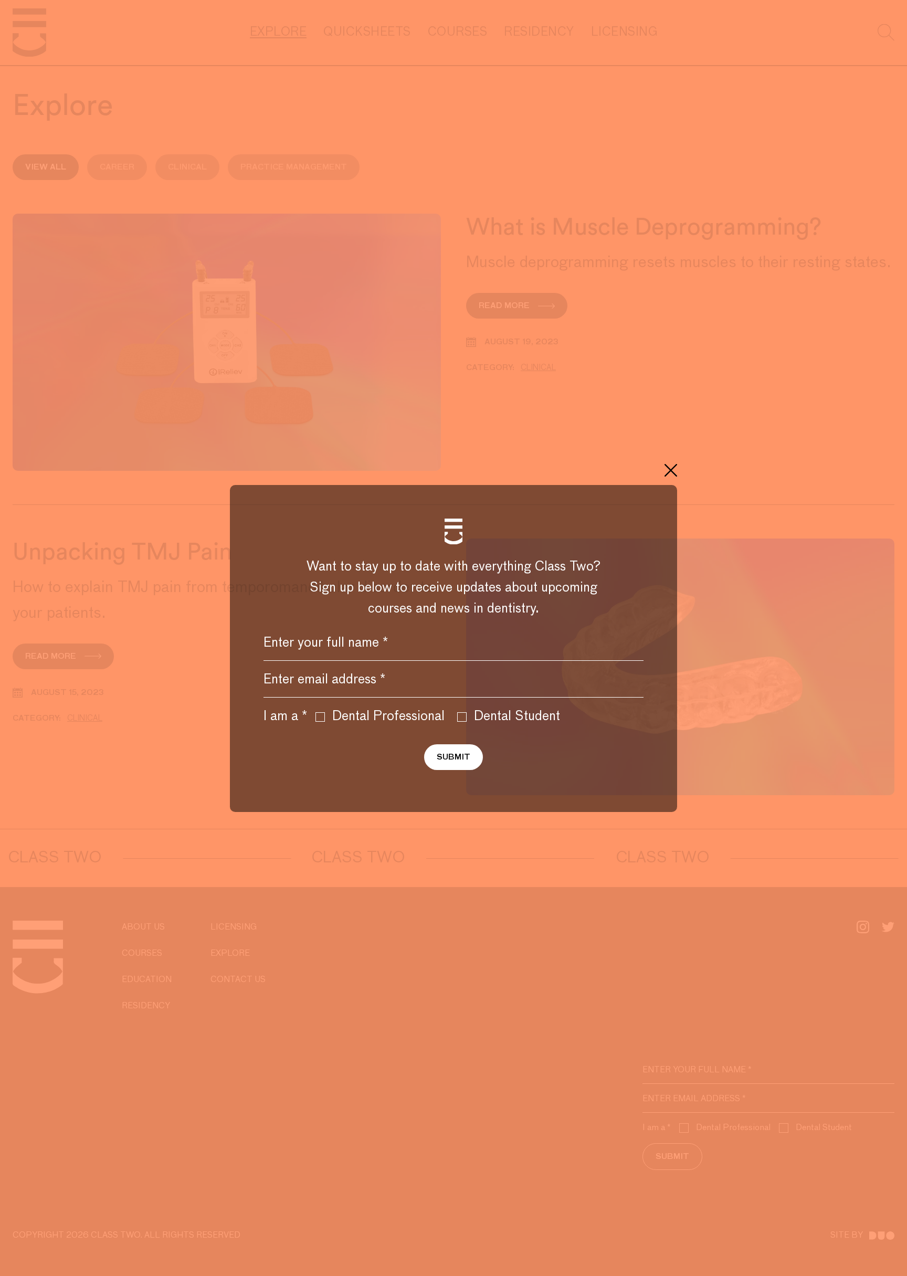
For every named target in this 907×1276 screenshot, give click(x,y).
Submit (453, 757)
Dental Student (517, 716)
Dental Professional (388, 716)
